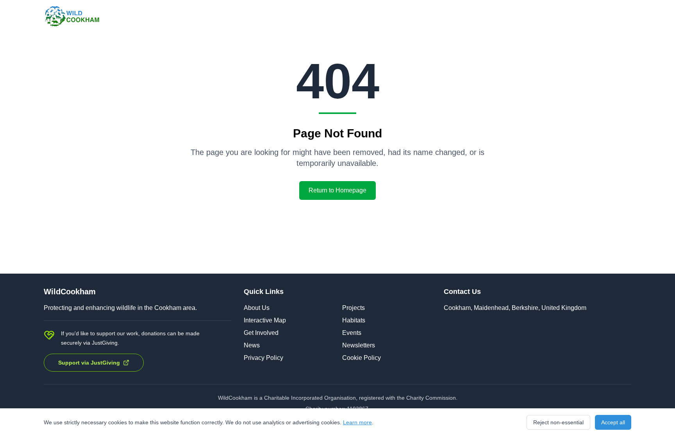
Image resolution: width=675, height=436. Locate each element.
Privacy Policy (263, 357)
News (252, 345)
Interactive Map (265, 320)
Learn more (357, 422)
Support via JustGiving (89, 362)
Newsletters (358, 345)
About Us (257, 307)
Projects (353, 307)
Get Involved (261, 332)
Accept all (613, 422)
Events (351, 332)
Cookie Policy (361, 357)
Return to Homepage (337, 190)
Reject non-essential (558, 422)
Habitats (353, 320)
